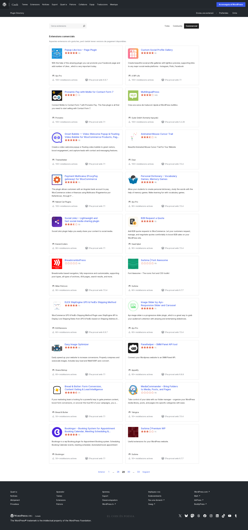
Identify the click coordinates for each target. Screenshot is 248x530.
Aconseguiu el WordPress (231, 4)
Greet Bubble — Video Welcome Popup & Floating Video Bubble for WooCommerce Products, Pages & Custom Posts (92, 136)
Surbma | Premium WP (153, 428)
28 (118, 472)
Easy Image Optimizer (77, 344)
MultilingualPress (150, 92)
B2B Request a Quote (152, 218)
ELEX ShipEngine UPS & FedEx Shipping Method (90, 302)
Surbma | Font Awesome (154, 260)
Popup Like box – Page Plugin (81, 49)
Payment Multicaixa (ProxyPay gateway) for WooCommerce (81, 177)
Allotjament (15, 500)
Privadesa (14, 504)
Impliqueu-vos (154, 492)
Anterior (101, 472)
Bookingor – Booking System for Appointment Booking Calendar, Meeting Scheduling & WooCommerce (90, 430)
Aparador (60, 492)
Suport (105, 496)
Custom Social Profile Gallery (157, 49)
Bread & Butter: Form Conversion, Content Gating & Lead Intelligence (84, 388)
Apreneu (106, 492)
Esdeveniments (154, 496)
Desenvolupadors (110, 500)
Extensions (61, 500)
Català (37, 516)
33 (138, 472)
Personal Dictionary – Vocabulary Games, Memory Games (159, 177)
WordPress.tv (109, 504)
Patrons (59, 504)
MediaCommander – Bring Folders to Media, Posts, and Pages (159, 388)
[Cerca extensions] (84, 26)
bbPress (199, 500)
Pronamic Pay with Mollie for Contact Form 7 (89, 92)
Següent (146, 472)
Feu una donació (156, 500)
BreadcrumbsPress (75, 260)
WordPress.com (202, 492)
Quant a (13, 492)
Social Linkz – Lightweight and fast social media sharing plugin (82, 219)
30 (128, 472)
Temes (59, 496)
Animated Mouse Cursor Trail (157, 134)
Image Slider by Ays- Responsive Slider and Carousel (158, 304)
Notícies (13, 496)
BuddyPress (200, 504)
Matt (197, 496)
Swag (151, 504)
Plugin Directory (17, 13)
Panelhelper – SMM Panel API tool (159, 344)
